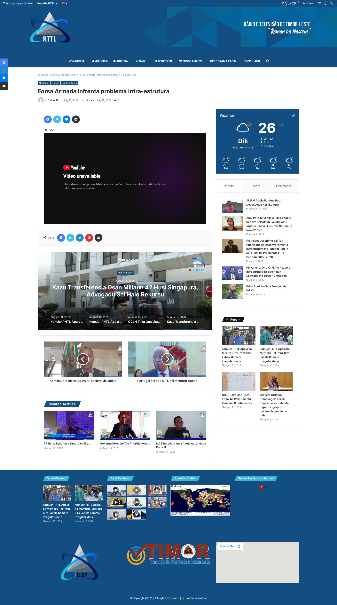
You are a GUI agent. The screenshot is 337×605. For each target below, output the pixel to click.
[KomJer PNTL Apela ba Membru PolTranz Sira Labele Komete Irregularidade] (238, 335)
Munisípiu (101, 61)
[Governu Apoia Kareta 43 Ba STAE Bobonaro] (136, 490)
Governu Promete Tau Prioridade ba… (125, 443)
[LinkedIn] (80, 238)
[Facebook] (48, 119)
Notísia (122, 61)
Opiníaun (253, 61)
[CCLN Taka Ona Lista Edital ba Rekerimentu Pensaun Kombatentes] (238, 381)
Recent (255, 186)
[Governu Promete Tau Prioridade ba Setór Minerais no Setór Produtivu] (125, 425)
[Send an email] (57, 100)
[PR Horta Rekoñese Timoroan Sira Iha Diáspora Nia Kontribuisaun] (69, 425)
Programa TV (192, 61)
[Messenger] (66, 119)
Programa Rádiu (224, 61)
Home (44, 74)
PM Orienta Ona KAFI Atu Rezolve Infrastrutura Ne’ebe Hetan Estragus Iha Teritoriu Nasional (268, 271)
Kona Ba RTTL (46, 3)
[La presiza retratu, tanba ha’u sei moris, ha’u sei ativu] (157, 490)
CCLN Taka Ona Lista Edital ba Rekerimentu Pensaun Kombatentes (237, 399)
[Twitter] (57, 119)
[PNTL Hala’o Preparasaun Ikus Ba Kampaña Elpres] (116, 490)
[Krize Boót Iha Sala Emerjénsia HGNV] (232, 291)
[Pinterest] (89, 238)
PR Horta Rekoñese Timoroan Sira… (67, 443)
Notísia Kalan (68, 74)
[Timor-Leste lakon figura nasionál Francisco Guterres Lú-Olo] (136, 514)
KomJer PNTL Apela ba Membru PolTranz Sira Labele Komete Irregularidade (125, 291)
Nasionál (79, 61)
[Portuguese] (65, 3)
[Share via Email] (76, 119)
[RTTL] (168, 27)
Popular (229, 186)
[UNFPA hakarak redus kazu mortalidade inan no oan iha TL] (157, 502)
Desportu (164, 61)
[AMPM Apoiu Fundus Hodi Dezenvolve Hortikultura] (232, 206)
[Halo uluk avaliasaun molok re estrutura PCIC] (116, 514)
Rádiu (143, 61)
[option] (125, 291)
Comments (283, 186)
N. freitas (50, 100)
